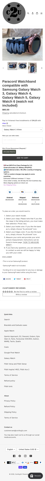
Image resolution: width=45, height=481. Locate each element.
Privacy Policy (9, 401)
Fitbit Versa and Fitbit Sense (15, 364)
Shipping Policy (10, 412)
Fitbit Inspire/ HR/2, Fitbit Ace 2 (16, 369)
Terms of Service (11, 375)
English (10, 449)
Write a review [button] (21, 294)
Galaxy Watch (9, 358)
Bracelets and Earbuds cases (15, 325)
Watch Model (6, 126)
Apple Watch (9, 331)
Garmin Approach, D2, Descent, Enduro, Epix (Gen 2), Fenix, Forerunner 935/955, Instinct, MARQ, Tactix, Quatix (22, 338)
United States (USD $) (27, 449)
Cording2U (18, 474)
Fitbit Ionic (8, 386)
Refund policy (9, 381)
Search (7, 319)
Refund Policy (9, 406)
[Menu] (41, 13)
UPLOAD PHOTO (9, 152)
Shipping (5, 113)
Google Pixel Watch (12, 353)
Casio (6, 347)
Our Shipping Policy (10, 185)
